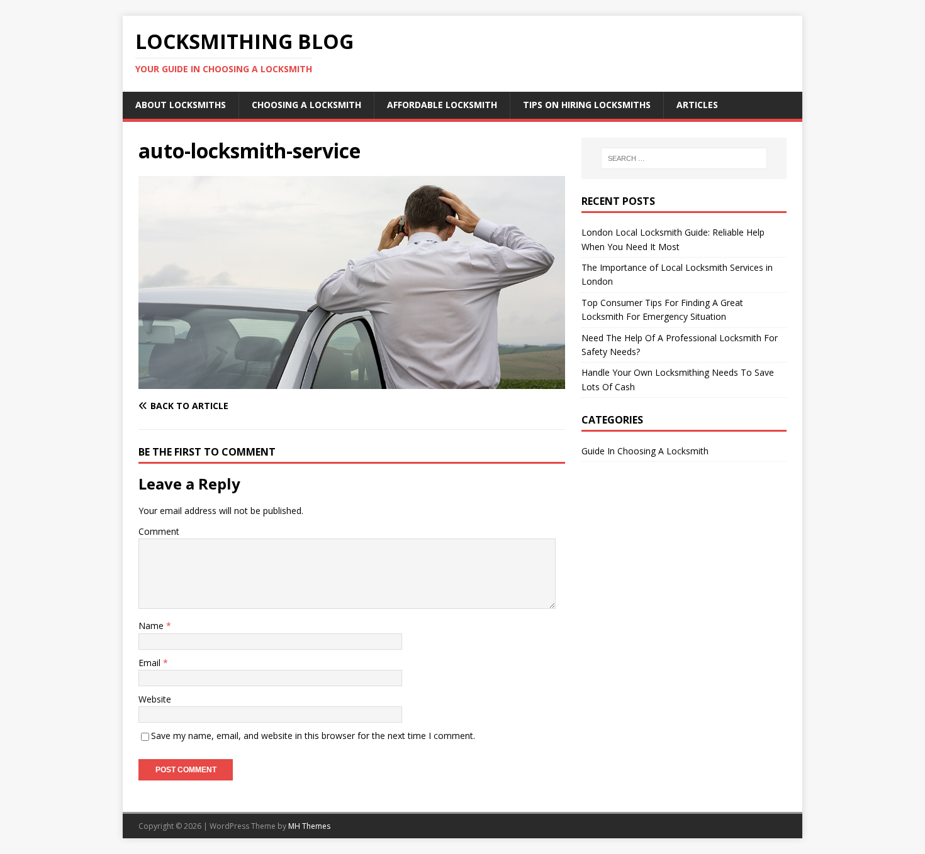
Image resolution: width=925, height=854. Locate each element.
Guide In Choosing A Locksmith (645, 451)
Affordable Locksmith (442, 105)
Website (154, 699)
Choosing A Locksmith (306, 105)
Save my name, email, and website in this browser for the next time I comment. (313, 736)
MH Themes (309, 826)
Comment (158, 531)
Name (152, 626)
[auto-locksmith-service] (351, 382)
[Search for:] (683, 158)
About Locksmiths (180, 105)
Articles (697, 105)
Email (150, 663)
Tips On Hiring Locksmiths (587, 105)
